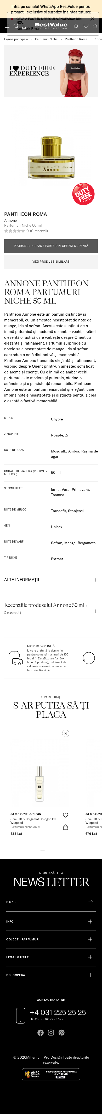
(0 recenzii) (39, 230)
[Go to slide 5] (59, 850)
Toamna (57, 494)
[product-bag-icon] (65, 827)
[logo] (51, 25)
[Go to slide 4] (55, 850)
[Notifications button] (77, 26)
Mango (70, 542)
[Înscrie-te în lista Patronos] (91, 902)
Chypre (57, 419)
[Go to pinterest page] (61, 1032)
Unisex (56, 526)
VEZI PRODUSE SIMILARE (51, 261)
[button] (66, 733)
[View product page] (39, 773)
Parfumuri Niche (46, 39)
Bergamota (87, 542)
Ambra (73, 451)
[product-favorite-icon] (65, 815)
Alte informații (21, 579)
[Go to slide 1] (49, 196)
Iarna (55, 489)
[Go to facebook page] (40, 1032)
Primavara (80, 489)
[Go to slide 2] (53, 196)
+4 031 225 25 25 (58, 1012)
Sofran (56, 542)
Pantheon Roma (76, 39)
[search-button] (16, 25)
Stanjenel (76, 510)
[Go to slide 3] (51, 850)
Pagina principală (16, 39)
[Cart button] (95, 26)
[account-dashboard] (24, 26)
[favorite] (86, 26)
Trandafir (58, 510)
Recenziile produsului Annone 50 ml (45, 608)
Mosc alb (58, 451)
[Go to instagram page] (51, 1032)
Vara (66, 489)
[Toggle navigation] (7, 26)
